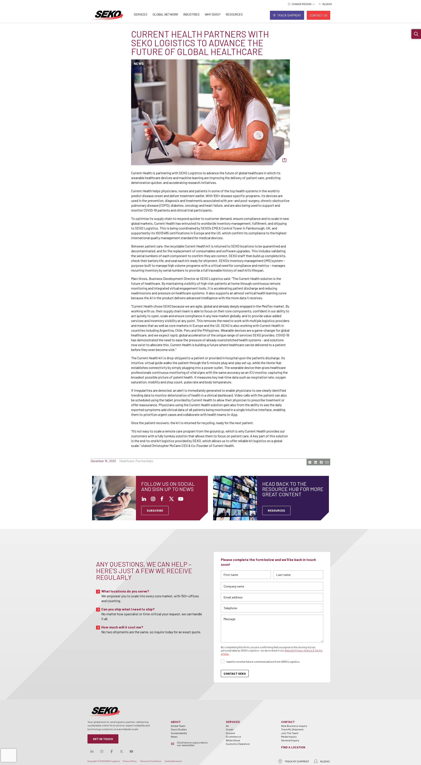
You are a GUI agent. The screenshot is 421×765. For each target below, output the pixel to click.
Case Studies (179, 729)
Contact (288, 722)
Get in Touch (103, 739)
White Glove (233, 740)
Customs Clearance (238, 743)
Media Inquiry (289, 736)
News (174, 736)
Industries (191, 14)
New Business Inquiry (294, 725)
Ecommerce (233, 736)
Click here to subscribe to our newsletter (192, 743)
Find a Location (293, 747)
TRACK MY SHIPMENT (297, 761)
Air (227, 725)
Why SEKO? (213, 14)
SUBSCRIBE (155, 510)
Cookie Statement (173, 761)
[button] (416, 34)
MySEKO (325, 761)
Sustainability (179, 733)
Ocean (230, 729)
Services (140, 14)
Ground (230, 733)
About (176, 722)
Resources (234, 14)
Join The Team (289, 733)
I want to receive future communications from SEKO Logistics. (263, 661)
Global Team (178, 725)
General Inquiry (290, 740)
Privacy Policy (130, 761)
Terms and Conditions (150, 761)
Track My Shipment (292, 729)
